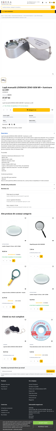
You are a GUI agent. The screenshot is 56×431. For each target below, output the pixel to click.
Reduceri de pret (5, 384)
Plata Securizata (33, 393)
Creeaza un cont (5, 412)
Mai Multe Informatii (8, 429)
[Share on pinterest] (14, 124)
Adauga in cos (31, 110)
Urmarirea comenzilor (7, 408)
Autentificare (4, 410)
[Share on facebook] (9, 124)
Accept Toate (43, 423)
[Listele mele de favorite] (46, 2)
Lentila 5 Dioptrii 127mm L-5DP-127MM (39, 294)
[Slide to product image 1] (3, 80)
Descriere (4, 133)
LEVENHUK (5, 92)
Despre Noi (32, 391)
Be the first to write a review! (14, 128)
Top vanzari (4, 389)
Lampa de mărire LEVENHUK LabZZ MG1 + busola (13, 292)
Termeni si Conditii (33, 386)
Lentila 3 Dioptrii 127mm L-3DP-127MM (11, 246)
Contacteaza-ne (33, 395)
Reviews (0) (5, 189)
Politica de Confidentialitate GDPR (37, 389)
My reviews (4, 415)
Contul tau (4, 404)
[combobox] (26, 7)
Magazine (31, 400)
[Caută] (53, 7)
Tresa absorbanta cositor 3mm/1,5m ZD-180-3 (40, 346)
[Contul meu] (42, 2)
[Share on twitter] (12, 124)
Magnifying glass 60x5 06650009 (37, 244)
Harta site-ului (32, 397)
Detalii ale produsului (8, 185)
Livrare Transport (33, 384)
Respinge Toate (43, 426)
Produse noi (4, 386)
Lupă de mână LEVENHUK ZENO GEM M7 (12, 346)
